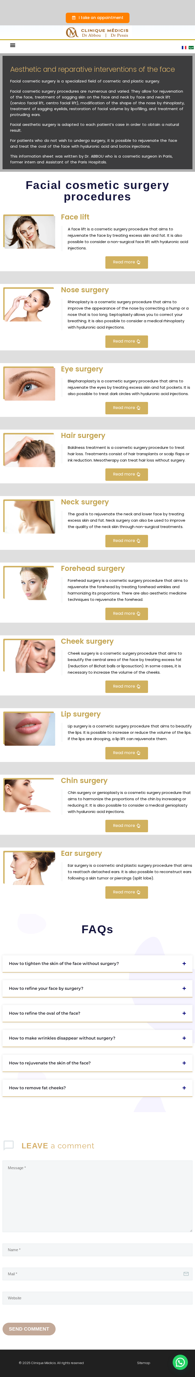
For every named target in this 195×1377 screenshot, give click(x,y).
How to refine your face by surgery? (46, 988)
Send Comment (29, 1329)
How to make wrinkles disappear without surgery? (62, 1038)
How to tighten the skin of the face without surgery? (64, 963)
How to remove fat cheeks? (37, 1087)
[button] (12, 45)
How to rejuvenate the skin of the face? (50, 1063)
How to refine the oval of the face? (44, 1013)
